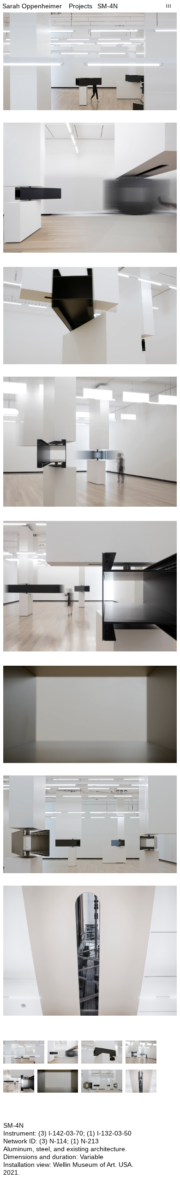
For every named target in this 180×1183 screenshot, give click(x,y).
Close (168, 6)
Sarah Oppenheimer (32, 6)
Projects (80, 6)
